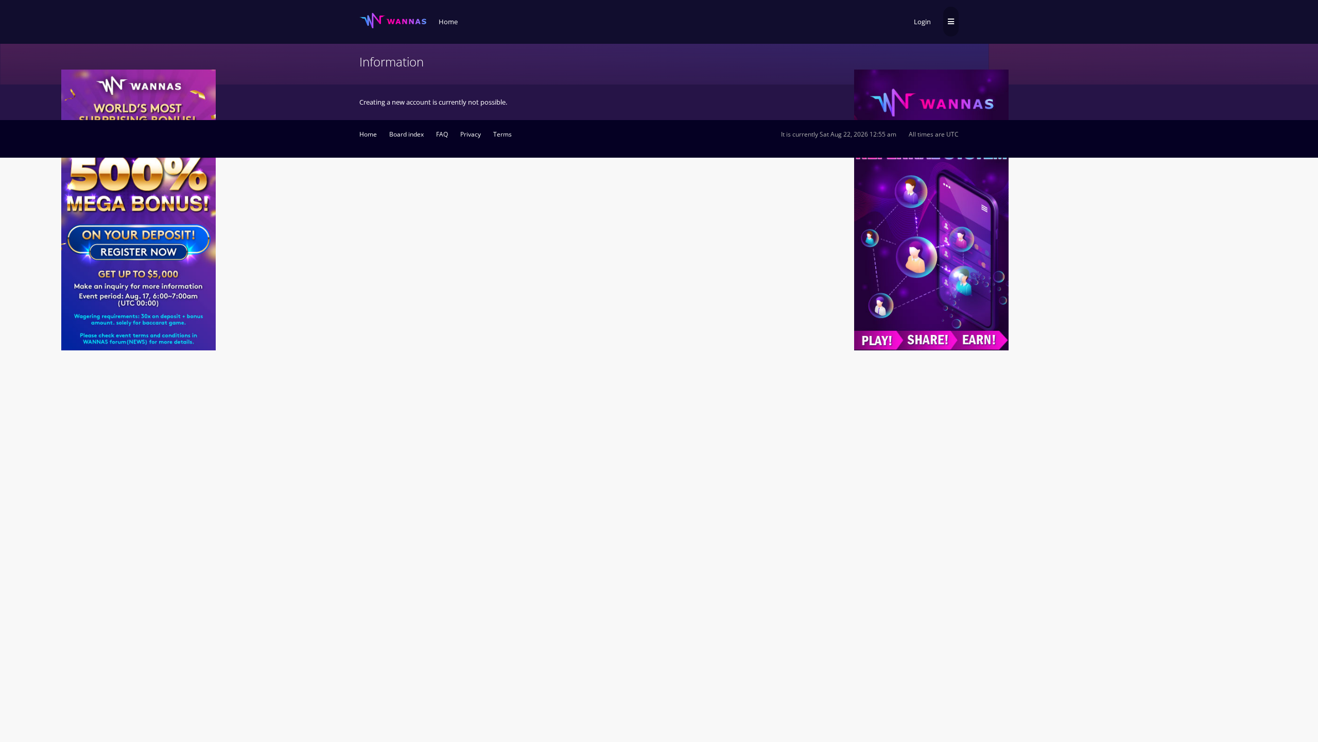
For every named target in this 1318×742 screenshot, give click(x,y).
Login (922, 21)
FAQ (442, 134)
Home (368, 134)
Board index (406, 134)
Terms (502, 134)
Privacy (470, 134)
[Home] (392, 21)
